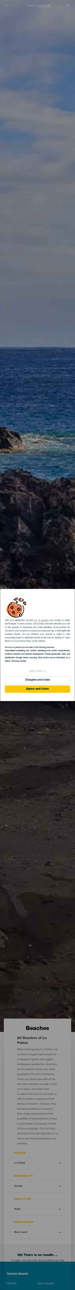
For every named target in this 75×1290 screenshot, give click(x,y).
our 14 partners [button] (41, 620)
